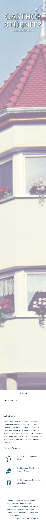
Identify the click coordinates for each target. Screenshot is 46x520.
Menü (24, 393)
